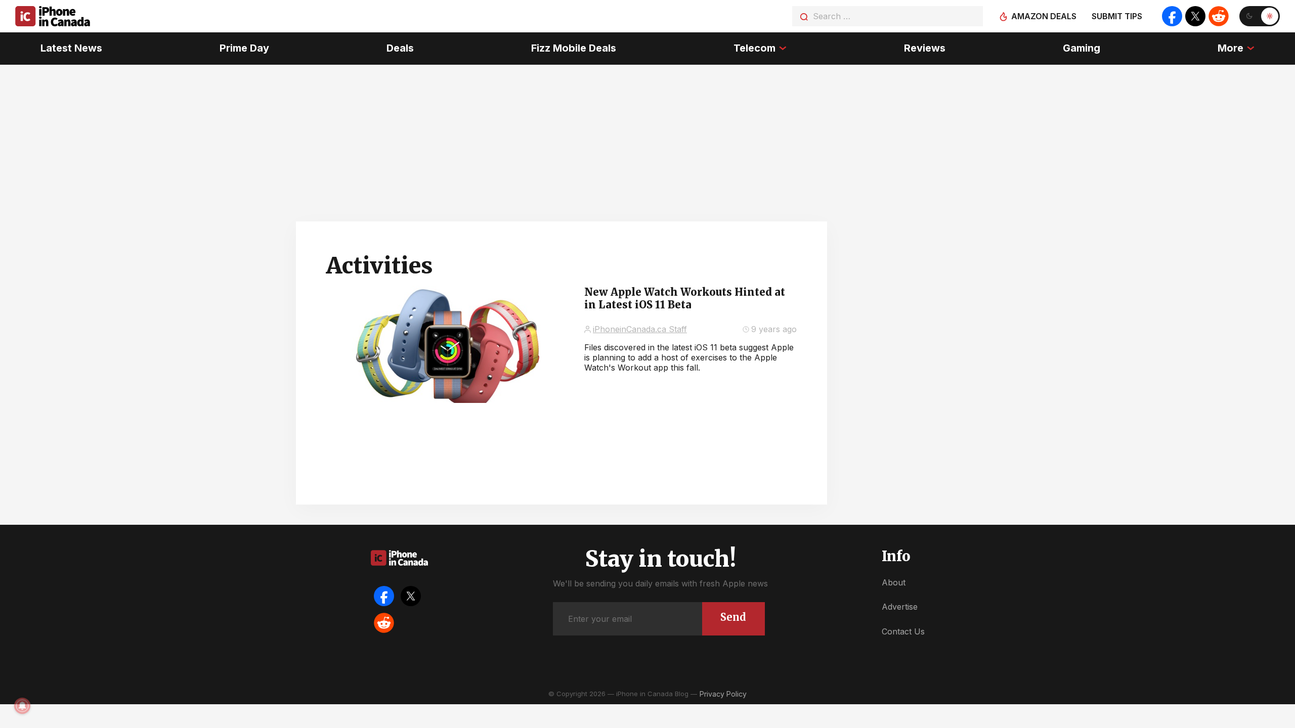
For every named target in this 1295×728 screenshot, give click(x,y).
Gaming (1081, 48)
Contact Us (903, 631)
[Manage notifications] (22, 706)
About (893, 582)
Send (733, 617)
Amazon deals (1043, 16)
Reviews (924, 48)
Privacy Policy (723, 694)
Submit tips (1117, 16)
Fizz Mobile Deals (573, 48)
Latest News (71, 48)
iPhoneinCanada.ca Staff (640, 329)
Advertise (900, 607)
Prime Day (244, 48)
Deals (400, 48)
